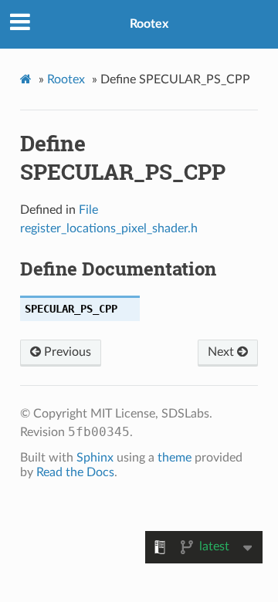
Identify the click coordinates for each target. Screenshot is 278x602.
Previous (66, 352)
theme (175, 458)
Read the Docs (75, 472)
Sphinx (95, 458)
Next (222, 352)
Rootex (149, 24)
